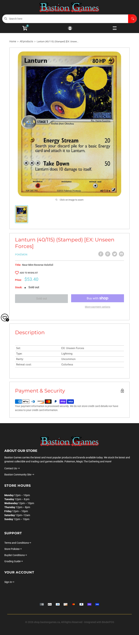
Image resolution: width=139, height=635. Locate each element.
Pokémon (21, 254)
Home (12, 41)
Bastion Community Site (18, 474)
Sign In (8, 582)
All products (26, 41)
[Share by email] (121, 254)
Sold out (41, 298)
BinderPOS (108, 622)
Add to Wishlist (29, 273)
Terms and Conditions (16, 542)
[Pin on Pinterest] (107, 254)
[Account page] (70, 28)
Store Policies (11, 549)
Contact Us (10, 468)
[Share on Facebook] (100, 254)
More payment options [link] (97, 306)
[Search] (132, 18)
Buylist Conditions (14, 555)
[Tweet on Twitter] (114, 254)
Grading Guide (12, 561)
